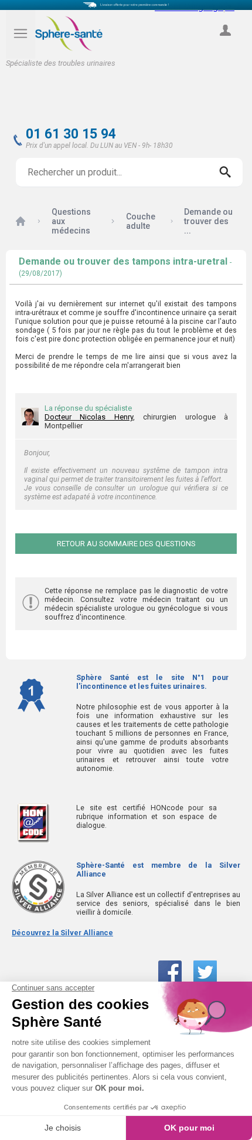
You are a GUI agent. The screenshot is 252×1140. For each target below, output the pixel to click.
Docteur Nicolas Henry (89, 416)
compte (225, 43)
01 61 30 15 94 (71, 134)
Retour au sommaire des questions (126, 543)
